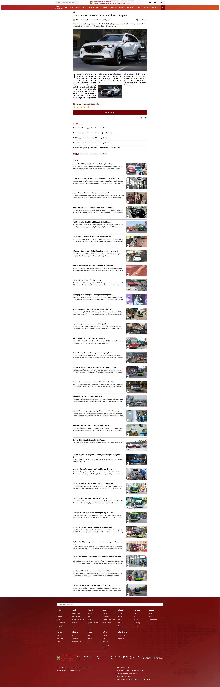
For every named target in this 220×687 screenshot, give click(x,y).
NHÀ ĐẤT (98, 7)
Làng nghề (60, 638)
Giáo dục (152, 610)
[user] (162, 2)
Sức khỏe (75, 632)
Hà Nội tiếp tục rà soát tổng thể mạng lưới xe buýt (91, 585)
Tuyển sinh (152, 616)
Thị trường (137, 623)
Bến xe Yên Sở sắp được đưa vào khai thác (88, 396)
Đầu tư (120, 616)
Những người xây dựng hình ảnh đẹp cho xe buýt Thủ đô (93, 295)
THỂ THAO (138, 7)
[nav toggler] (163, 7)
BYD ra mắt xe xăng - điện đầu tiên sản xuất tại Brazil (93, 265)
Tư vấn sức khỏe (77, 642)
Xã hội (58, 620)
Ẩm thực (74, 623)
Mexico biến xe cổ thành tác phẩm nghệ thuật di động (92, 469)
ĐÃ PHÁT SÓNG (154, 7)
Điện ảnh (105, 642)
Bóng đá (89, 635)
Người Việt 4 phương (93, 623)
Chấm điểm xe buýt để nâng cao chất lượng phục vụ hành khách (96, 178)
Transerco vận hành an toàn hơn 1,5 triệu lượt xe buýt (93, 527)
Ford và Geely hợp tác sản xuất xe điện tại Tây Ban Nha (93, 382)
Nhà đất (120, 610)
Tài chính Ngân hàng (109, 620)
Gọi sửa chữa (84, 154)
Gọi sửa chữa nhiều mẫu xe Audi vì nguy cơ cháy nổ (94, 133)
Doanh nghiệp (107, 623)
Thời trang (106, 645)
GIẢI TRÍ (145, 7)
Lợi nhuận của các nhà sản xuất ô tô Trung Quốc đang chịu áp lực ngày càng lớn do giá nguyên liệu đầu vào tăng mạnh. (98, 460)
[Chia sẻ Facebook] (142, 20)
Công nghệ (60, 626)
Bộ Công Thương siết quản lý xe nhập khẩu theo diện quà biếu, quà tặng (97, 543)
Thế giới (90, 610)
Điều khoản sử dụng (88, 658)
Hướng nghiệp (153, 620)
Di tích (58, 642)
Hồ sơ (89, 620)
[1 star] (74, 107)
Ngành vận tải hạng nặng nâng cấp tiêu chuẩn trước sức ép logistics (97, 411)
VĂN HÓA (122, 7)
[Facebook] (150, 2)
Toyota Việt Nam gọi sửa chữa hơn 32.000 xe (91, 128)
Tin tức (89, 613)
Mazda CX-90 (94, 154)
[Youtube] (155, 2)
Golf (88, 642)
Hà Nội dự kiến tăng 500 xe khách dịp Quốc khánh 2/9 (93, 222)
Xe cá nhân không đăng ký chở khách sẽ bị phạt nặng (92, 164)
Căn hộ (120, 620)
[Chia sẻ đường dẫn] (141, 117)
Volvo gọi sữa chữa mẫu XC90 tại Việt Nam (90, 138)
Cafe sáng (106, 616)
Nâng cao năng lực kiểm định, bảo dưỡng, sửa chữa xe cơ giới (95, 251)
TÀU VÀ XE (106, 7)
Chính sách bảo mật (101, 658)
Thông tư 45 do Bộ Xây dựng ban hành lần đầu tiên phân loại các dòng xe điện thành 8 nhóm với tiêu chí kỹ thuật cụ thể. (97, 444)
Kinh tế (105, 610)
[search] (56, 3)
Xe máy (136, 620)
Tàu (135, 616)
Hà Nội (59, 613)
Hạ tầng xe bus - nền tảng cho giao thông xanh (90, 498)
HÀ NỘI (78, 7)
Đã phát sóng (122, 632)
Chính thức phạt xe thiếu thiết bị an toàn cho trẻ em (92, 236)
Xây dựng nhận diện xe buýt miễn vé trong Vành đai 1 (93, 309)
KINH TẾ (91, 7)
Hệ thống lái (103, 154)
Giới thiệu (78, 658)
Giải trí (105, 632)
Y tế (73, 635)
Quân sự (89, 616)
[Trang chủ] (66, 7)
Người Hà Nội (76, 616)
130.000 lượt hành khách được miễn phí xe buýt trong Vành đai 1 (97, 571)
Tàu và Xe (137, 610)
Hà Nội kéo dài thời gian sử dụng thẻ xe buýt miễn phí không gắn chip (97, 557)
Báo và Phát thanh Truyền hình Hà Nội (87, 20)
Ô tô (74, 12)
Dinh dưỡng (75, 638)
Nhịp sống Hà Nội (77, 613)
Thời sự (59, 610)
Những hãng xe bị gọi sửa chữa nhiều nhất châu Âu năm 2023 (97, 148)
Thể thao (90, 632)
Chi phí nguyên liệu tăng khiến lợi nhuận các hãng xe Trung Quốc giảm (97, 456)
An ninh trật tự (61, 623)
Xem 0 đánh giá (110, 112)
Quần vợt (90, 638)
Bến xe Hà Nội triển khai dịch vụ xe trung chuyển (91, 425)
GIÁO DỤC (114, 7)
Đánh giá (136, 626)
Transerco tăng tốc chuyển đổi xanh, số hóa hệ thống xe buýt (95, 367)
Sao (104, 638)
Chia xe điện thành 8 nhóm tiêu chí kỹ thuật (89, 440)
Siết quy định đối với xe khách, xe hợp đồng (89, 338)
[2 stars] (77, 107)
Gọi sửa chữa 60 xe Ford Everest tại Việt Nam (91, 143)
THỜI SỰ (71, 7)
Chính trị (59, 616)
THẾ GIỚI (84, 7)
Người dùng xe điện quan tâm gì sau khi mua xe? (91, 193)
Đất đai (120, 623)
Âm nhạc (105, 648)
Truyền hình (121, 635)
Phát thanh (121, 638)
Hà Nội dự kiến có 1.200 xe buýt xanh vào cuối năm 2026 (93, 484)
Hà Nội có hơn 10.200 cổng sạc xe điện (87, 280)
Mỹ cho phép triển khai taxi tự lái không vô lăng (90, 324)
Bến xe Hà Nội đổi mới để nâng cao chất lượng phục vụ (93, 353)
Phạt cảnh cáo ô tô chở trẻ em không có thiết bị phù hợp (93, 207)
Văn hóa (59, 632)
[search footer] (58, 604)
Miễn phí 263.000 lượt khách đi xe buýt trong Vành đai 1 (94, 513)
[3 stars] (81, 107)
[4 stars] (84, 107)
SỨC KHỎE (130, 7)
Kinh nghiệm (121, 626)
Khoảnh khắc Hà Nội (78, 620)
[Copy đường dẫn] (146, 20)
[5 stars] (88, 107)
